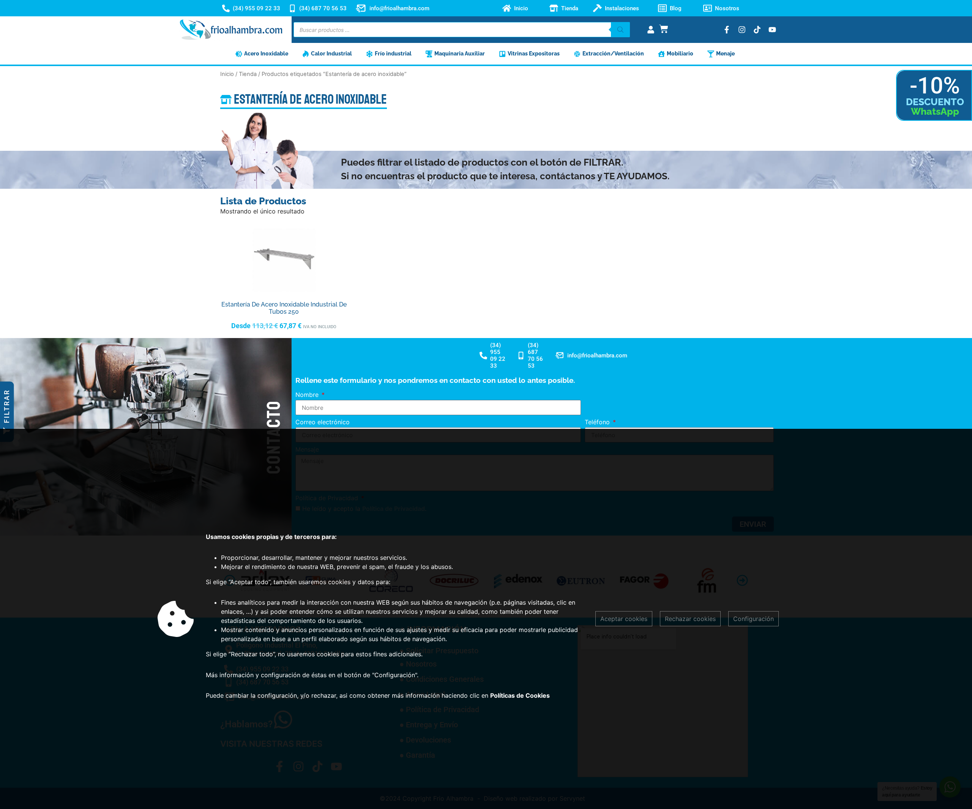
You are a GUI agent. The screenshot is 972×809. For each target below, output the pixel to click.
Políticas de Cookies (520, 695)
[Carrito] (663, 29)
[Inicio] (506, 8)
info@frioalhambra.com (399, 8)
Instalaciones (622, 8)
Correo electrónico (322, 422)
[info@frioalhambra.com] (360, 8)
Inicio (521, 8)
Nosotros (727, 8)
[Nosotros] (707, 8)
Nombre (307, 395)
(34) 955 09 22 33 (256, 8)
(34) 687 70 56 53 (323, 8)
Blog (676, 8)
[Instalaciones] (597, 8)
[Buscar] (620, 29)
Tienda (569, 8)
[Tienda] (553, 8)
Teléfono (598, 422)
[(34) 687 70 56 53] (292, 8)
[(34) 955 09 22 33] (226, 8)
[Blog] (662, 8)
